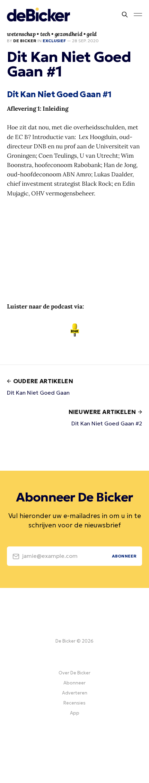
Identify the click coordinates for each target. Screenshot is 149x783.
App (74, 713)
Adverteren (74, 693)
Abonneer (74, 683)
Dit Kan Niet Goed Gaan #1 (59, 94)
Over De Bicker (74, 673)
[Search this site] (125, 14)
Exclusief (54, 40)
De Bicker (24, 40)
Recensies (74, 703)
